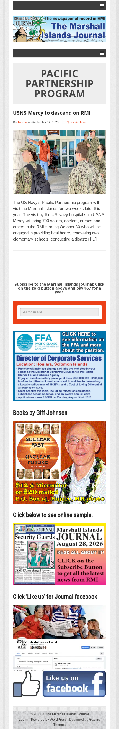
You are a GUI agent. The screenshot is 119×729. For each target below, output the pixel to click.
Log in (23, 720)
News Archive (76, 122)
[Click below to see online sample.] (59, 554)
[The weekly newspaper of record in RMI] (59, 29)
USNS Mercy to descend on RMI (51, 112)
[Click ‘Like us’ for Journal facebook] (59, 651)
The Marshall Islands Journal (66, 714)
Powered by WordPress (48, 720)
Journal (22, 122)
